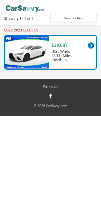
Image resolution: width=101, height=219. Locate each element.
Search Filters (73, 18)
